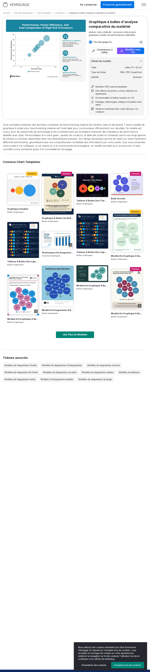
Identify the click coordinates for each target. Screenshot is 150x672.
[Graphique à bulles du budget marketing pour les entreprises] (58, 194)
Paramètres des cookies (94, 665)
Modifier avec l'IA (133, 51)
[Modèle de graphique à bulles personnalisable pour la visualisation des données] (92, 273)
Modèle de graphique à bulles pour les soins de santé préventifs (127, 256)
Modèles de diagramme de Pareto (21, 372)
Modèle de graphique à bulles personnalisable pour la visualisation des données (92, 285)
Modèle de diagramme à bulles (58, 310)
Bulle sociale (118, 198)
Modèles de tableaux (129, 372)
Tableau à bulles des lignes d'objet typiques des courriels (92, 252)
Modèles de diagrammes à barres (103, 365)
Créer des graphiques (23, 13)
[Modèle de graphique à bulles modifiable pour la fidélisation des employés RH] (127, 289)
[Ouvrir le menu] (144, 4)
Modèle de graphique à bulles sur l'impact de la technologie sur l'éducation (23, 319)
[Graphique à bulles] (23, 189)
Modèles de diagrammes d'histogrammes (62, 365)
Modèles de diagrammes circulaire (60, 372)
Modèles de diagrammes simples (98, 372)
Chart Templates (44, 13)
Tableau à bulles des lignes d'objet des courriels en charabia (23, 261)
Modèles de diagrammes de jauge (95, 379)
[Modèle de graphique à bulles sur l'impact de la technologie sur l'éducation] (23, 295)
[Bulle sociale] (127, 184)
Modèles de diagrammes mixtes (20, 379)
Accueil (6, 13)
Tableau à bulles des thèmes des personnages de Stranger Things (92, 200)
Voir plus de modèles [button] (75, 334)
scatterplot (60, 13)
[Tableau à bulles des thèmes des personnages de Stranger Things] (92, 185)
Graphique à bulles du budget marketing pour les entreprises (58, 218)
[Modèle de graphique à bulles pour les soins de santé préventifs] (127, 232)
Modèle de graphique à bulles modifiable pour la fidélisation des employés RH (127, 313)
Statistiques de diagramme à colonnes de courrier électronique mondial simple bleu (58, 252)
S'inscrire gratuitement (117, 4)
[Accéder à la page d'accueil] (16, 4)
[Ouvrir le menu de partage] (141, 42)
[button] (102, 51)
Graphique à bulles (17, 209)
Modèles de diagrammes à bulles (21, 365)
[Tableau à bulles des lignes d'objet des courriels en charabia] (23, 240)
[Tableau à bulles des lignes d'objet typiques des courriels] (92, 231)
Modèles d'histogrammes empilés (57, 379)
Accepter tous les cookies (127, 665)
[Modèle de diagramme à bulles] (58, 286)
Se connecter (88, 4)
